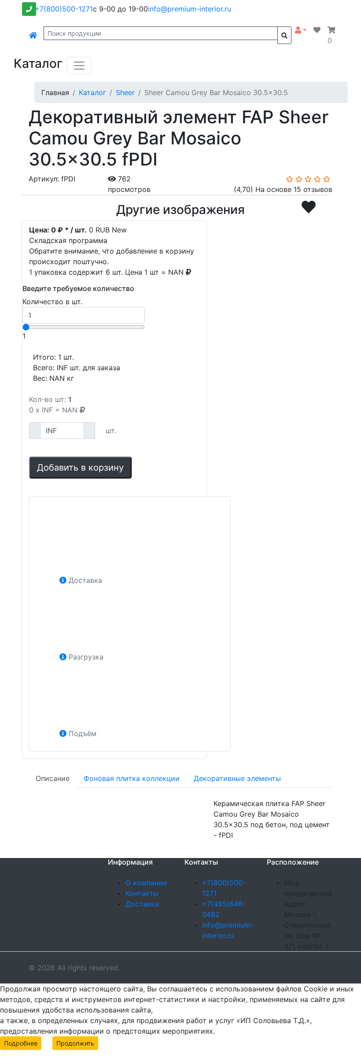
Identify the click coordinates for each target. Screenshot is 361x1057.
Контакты (141, 893)
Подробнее (20, 1043)
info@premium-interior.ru (189, 8)
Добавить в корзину (80, 467)
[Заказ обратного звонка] (29, 9)
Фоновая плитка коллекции (132, 778)
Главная (55, 92)
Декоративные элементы (237, 778)
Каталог (92, 92)
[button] (300, 30)
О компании (146, 882)
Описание (53, 778)
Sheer (125, 92)
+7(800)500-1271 (64, 8)
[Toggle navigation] (79, 65)
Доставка (142, 903)
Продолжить (75, 1043)
